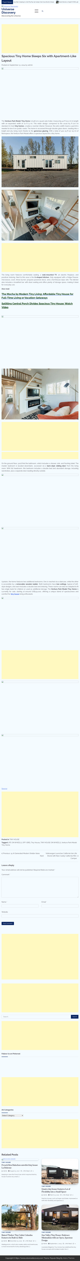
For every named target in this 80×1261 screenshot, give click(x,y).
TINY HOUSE (14, 839)
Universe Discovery (9, 10)
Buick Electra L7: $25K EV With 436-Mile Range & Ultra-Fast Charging (34, 2)
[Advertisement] (40, 38)
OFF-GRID (26, 843)
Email (44, 902)
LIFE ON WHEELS (15, 843)
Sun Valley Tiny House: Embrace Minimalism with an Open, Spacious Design (57, 1238)
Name (4, 902)
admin (30, 65)
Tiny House (35, 843)
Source (4, 789)
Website (5, 912)
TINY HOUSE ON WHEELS (51, 843)
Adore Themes (68, 1258)
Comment (6, 875)
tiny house (15, 594)
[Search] (42, 11)
